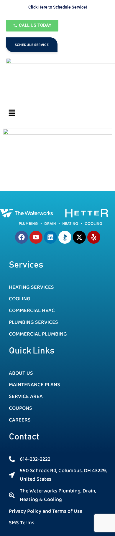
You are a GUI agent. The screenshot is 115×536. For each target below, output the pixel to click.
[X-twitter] (79, 237)
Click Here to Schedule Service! (57, 7)
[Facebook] (21, 237)
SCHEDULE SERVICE (32, 45)
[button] (57, 113)
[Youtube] (35, 237)
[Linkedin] (50, 237)
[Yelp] (93, 237)
